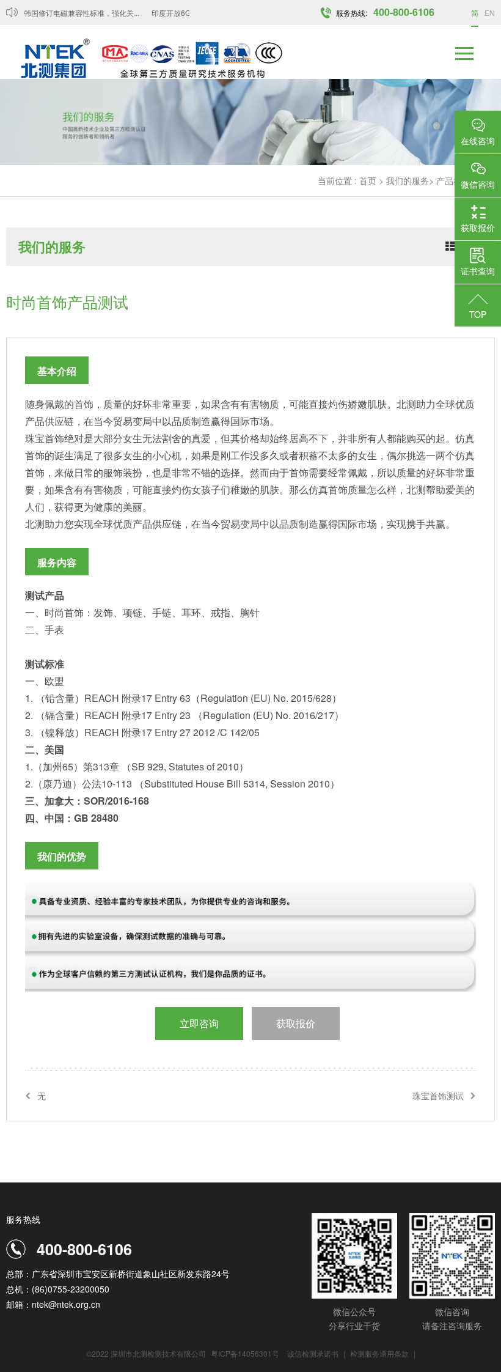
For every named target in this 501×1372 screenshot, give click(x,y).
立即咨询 (199, 1023)
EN (490, 12)
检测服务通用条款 (380, 1353)
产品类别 (453, 180)
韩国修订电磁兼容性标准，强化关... (75, 12)
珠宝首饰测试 (438, 1096)
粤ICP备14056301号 (245, 1353)
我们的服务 (407, 180)
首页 (367, 180)
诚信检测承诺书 (312, 1353)
